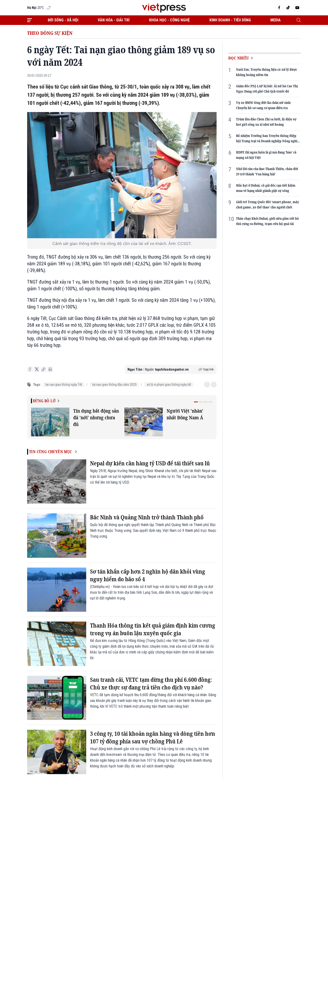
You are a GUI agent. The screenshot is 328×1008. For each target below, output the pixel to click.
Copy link (208, 369)
